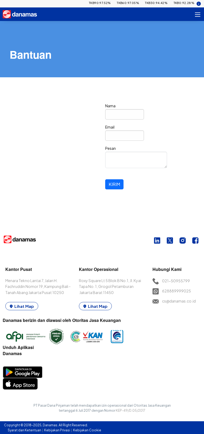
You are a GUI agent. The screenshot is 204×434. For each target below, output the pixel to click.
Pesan (110, 148)
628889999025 (176, 290)
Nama (110, 105)
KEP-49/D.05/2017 (130, 410)
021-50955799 (176, 280)
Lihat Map (24, 306)
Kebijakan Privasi (57, 430)
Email (109, 127)
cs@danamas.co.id (179, 301)
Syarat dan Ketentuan (25, 430)
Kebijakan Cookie (87, 430)
